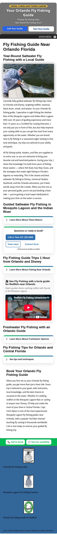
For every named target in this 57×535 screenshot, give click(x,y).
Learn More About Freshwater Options (29, 339)
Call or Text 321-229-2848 (20, 237)
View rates (13, 244)
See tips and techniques (22, 359)
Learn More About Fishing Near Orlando (30, 269)
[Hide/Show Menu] (47, 36)
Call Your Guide (15, 28)
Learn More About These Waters (26, 220)
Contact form (32, 244)
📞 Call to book (15, 442)
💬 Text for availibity (38, 442)
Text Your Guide (41, 29)
